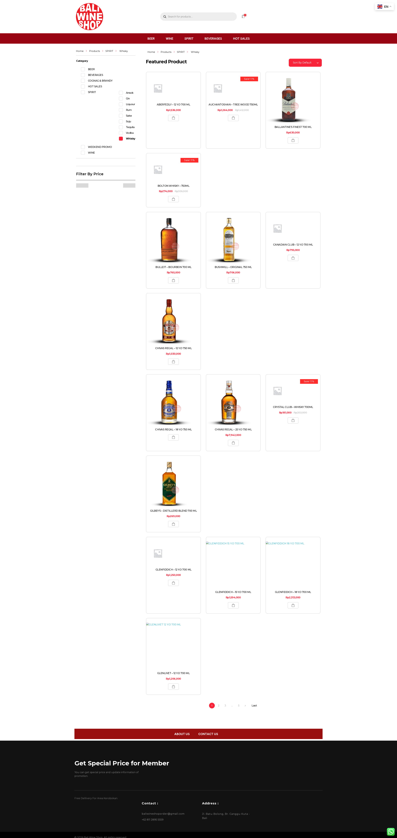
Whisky (130, 138)
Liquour (130, 104)
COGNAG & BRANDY (100, 80)
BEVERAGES (95, 75)
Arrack (130, 92)
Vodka (130, 132)
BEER (91, 69)
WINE (91, 152)
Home (80, 51)
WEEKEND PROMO (100, 147)
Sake (129, 115)
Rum (129, 110)
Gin (128, 98)
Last (254, 705)
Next (245, 705)
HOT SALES (95, 86)
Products (94, 51)
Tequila (130, 127)
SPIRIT (109, 51)
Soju (128, 121)
